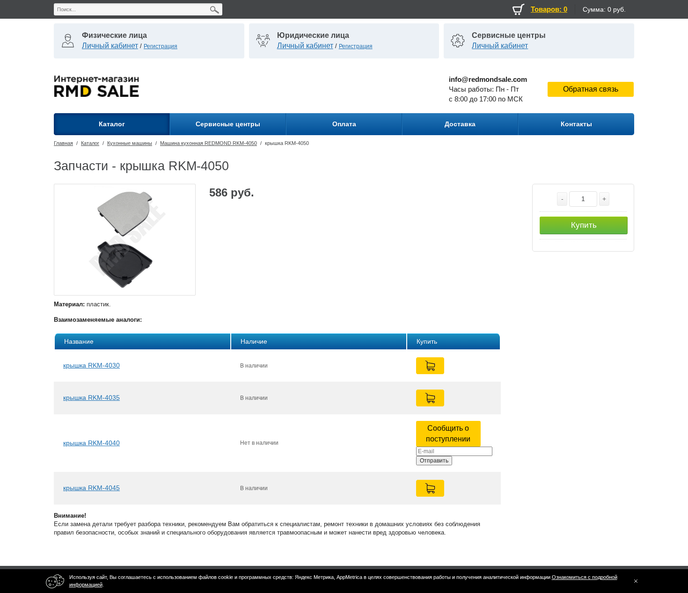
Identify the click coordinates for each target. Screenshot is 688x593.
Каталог (90, 143)
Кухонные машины (129, 143)
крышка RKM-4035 (91, 397)
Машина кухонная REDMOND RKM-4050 (208, 143)
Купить (584, 225)
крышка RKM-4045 (91, 488)
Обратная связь (590, 89)
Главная (63, 143)
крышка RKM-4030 (91, 365)
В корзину (430, 365)
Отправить (434, 460)
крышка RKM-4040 (91, 443)
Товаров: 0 (549, 9)
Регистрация (160, 46)
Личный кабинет (110, 46)
